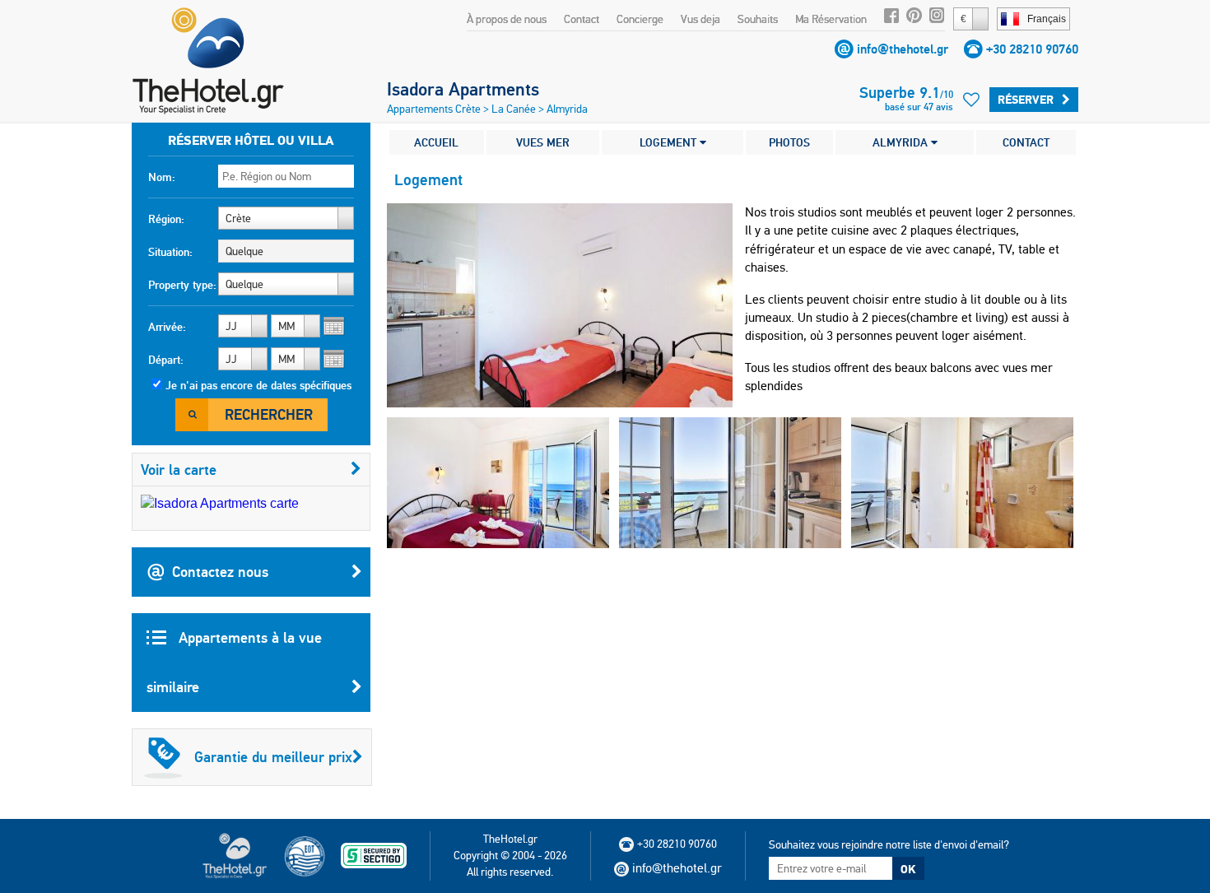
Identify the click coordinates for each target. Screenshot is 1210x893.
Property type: (182, 284)
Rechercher (269, 414)
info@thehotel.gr (902, 49)
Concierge (640, 19)
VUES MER (543, 142)
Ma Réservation (831, 19)
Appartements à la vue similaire (234, 662)
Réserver (1026, 99)
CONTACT (1026, 142)
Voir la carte (178, 469)
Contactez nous (220, 571)
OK (908, 869)
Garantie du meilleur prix (273, 756)
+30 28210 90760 (1032, 49)
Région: (166, 219)
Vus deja (700, 19)
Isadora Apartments (463, 88)
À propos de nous (507, 19)
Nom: (161, 177)
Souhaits (758, 19)
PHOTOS (789, 142)
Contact (581, 19)
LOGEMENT (670, 142)
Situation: (170, 251)
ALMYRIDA (902, 142)
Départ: (166, 359)
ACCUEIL (436, 142)
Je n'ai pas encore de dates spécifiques (258, 385)
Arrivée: (167, 326)
